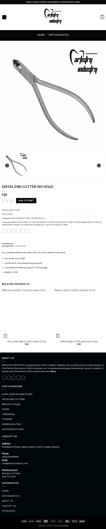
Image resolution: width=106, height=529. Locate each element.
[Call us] (18, 378)
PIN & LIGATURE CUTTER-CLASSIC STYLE (26, 341)
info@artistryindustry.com (15, 463)
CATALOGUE (8, 510)
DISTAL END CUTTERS (21, 218)
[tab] (7, 246)
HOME (5, 491)
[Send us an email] (14, 378)
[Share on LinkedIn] (27, 230)
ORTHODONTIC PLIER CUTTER (67, 222)
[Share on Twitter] (14, 230)
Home (41, 34)
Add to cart (26, 200)
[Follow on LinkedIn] (23, 378)
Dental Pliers (12, 222)
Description (7, 246)
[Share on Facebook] (9, 230)
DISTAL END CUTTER (26, 222)
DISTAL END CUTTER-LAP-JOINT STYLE (79, 341)
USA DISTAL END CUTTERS (57, 225)
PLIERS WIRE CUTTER (89, 222)
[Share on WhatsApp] (4, 230)
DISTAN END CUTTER (45, 222)
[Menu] (4, 17)
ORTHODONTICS (59, 34)
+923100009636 (10, 456)
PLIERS (5, 409)
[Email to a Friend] (18, 230)
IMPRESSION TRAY (12, 424)
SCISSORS (7, 419)
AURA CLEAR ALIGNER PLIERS (17, 394)
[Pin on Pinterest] (23, 230)
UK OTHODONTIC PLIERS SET (33, 225)
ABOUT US (7, 501)
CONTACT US (9, 506)
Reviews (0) (20, 246)
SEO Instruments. (61, 525)
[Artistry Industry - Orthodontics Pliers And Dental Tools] (53, 17)
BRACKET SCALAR (11, 404)
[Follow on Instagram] (9, 378)
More (53, 371)
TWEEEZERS (8, 414)
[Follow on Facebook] (4, 378)
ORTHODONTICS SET (13, 429)
